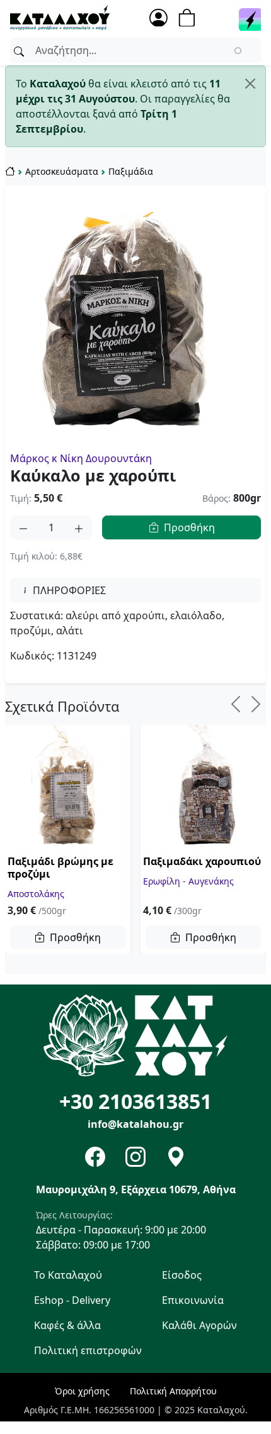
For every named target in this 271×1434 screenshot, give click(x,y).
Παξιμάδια (130, 171)
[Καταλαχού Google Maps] (176, 1157)
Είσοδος (182, 1275)
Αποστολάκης (36, 893)
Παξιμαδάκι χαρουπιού (202, 861)
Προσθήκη (189, 527)
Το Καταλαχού (68, 1275)
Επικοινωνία (193, 1300)
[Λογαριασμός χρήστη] (158, 18)
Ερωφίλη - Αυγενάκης (188, 880)
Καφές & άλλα (67, 1325)
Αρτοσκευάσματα (61, 171)
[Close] (250, 83)
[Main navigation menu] (250, 21)
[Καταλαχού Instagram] (135, 1157)
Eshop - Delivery (72, 1300)
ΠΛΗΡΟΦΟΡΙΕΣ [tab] (68, 590)
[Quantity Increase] (79, 527)
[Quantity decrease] (23, 527)
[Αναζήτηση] (19, 50)
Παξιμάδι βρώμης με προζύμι (60, 867)
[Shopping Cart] (191, 18)
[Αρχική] (60, 16)
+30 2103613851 (135, 1101)
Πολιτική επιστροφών (88, 1350)
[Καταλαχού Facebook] (95, 1157)
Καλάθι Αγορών (199, 1325)
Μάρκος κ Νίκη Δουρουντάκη (81, 458)
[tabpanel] (135, 635)
